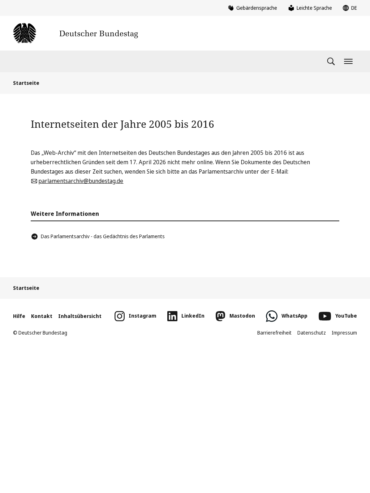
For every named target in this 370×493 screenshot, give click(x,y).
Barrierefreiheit (274, 332)
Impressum (344, 332)
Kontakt (41, 316)
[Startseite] (75, 33)
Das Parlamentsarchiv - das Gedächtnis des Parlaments (103, 236)
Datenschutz (311, 332)
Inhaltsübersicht (80, 316)
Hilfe (19, 316)
